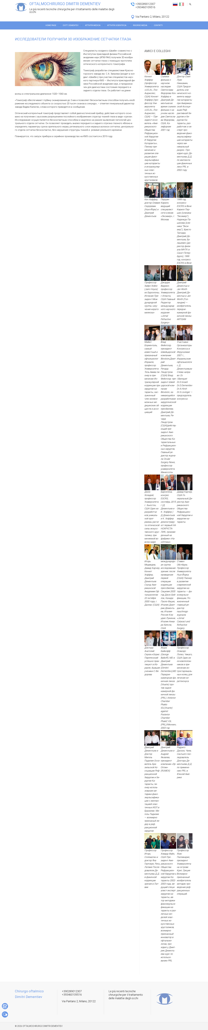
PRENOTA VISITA (5, 1006)
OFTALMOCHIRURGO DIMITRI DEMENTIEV (64, 4)
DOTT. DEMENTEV (70, 25)
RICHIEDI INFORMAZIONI (5, 1014)
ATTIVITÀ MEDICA (92, 25)
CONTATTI (158, 25)
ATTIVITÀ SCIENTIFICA (116, 25)
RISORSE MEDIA (140, 25)
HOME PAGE (51, 25)
